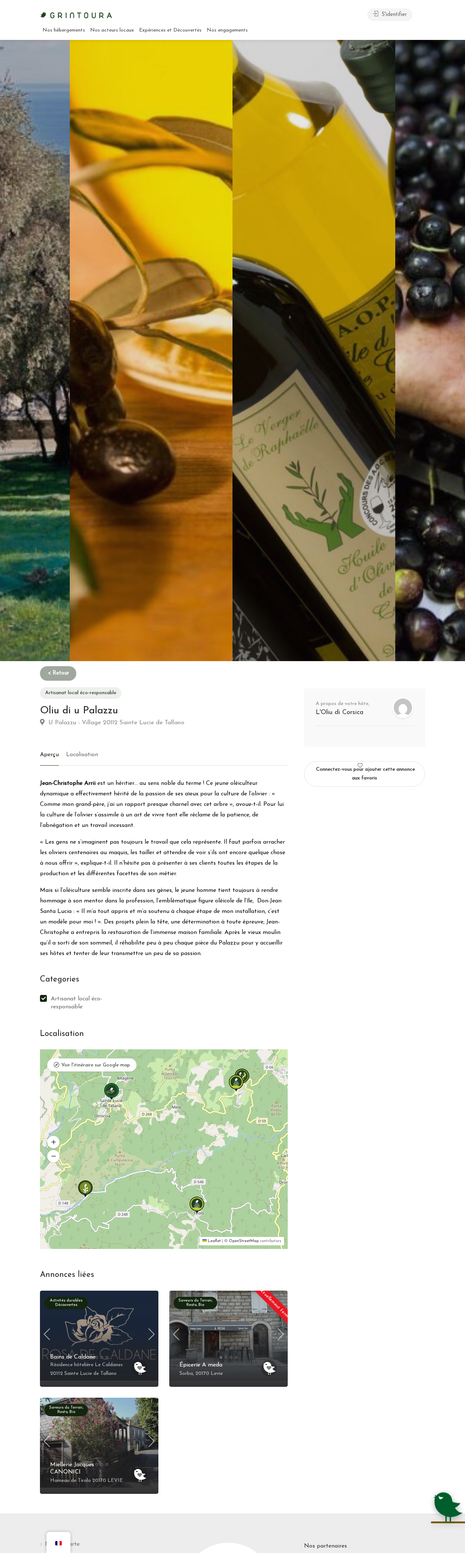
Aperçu (49, 755)
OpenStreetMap (244, 1241)
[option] (313, 350)
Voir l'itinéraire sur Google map (95, 1065)
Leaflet (214, 1241)
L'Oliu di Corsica (339, 712)
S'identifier (393, 14)
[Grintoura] (76, 14)
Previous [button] (47, 1334)
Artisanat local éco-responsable (80, 693)
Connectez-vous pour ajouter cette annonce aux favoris (365, 774)
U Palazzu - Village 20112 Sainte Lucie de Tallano (115, 723)
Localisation (82, 755)
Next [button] (151, 1334)
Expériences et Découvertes (170, 30)
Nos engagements (227, 30)
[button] (106, 1083)
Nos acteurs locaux (112, 30)
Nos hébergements (64, 30)
